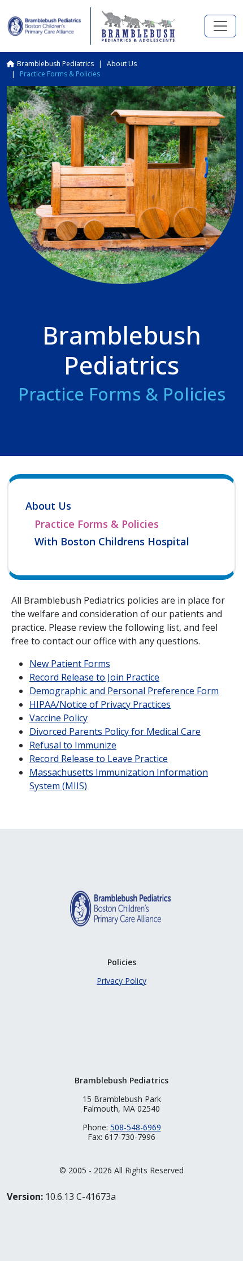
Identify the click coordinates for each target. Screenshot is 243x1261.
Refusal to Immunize (72, 745)
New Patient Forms (69, 663)
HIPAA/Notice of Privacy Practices (100, 704)
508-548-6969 (135, 1127)
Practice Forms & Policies (96, 524)
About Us (122, 63)
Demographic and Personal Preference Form (124, 691)
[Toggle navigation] (220, 26)
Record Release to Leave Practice (98, 758)
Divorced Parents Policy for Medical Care (115, 731)
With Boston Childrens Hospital (111, 542)
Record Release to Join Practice (94, 677)
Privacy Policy (121, 980)
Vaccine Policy (58, 718)
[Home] (44, 25)
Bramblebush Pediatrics (55, 63)
